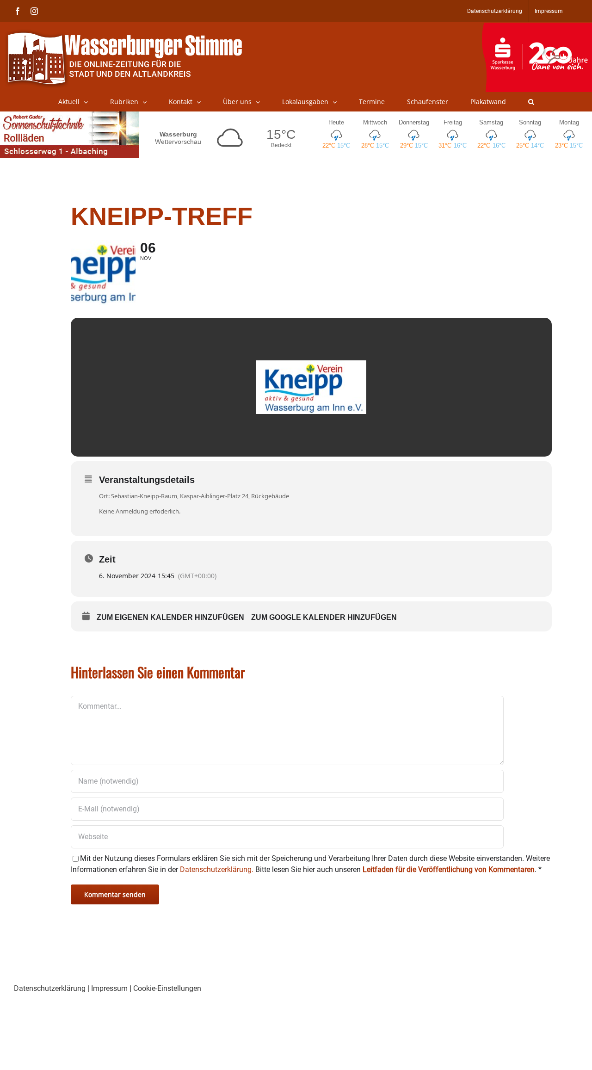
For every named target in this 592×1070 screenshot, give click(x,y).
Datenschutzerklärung (50, 988)
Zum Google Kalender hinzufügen (324, 617)
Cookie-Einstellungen (167, 988)
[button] (531, 102)
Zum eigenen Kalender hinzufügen (170, 617)
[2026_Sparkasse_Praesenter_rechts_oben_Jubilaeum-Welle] (536, 27)
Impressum (109, 988)
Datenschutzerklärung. (216, 869)
